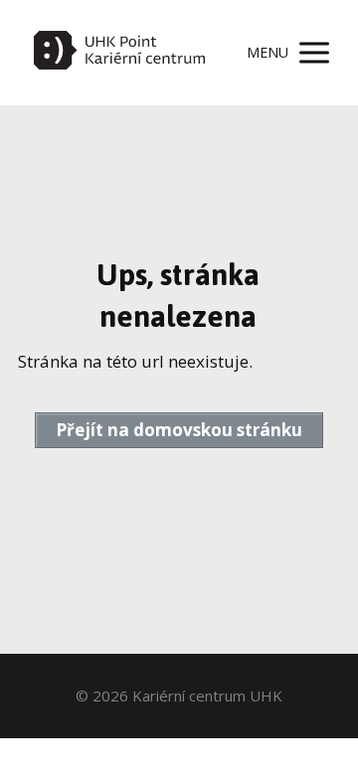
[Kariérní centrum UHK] (119, 52)
